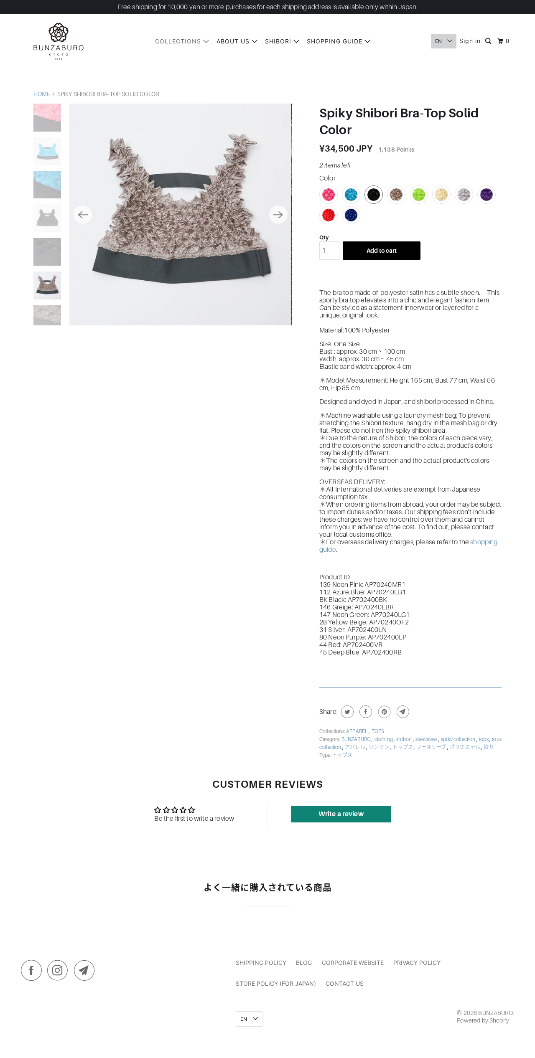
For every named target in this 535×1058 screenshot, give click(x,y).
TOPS (378, 731)
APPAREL (357, 731)
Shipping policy (261, 962)
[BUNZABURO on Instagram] (59, 972)
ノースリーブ (432, 747)
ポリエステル (465, 747)
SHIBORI (279, 41)
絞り (489, 747)
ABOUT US (234, 41)
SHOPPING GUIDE (335, 41)
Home (42, 94)
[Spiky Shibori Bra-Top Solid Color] (180, 214)
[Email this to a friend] (402, 711)
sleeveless (426, 739)
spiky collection (458, 739)
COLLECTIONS (179, 41)
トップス (403, 747)
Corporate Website (353, 962)
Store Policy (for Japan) (276, 983)
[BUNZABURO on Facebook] (33, 972)
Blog (304, 962)
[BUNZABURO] (58, 41)
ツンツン (379, 747)
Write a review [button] (341, 814)
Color (327, 178)
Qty (324, 237)
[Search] (489, 41)
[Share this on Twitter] (346, 711)
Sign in (470, 40)
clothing (384, 739)
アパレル (355, 747)
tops (484, 739)
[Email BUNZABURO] (86, 972)
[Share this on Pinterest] (383, 711)
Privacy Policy (417, 962)
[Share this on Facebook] (364, 711)
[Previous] (83, 215)
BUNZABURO (356, 739)
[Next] (278, 215)
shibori (404, 739)
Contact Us (345, 983)
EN (439, 41)
